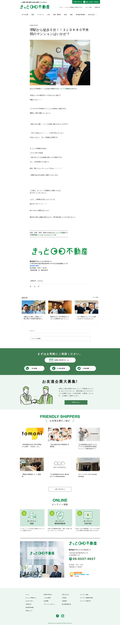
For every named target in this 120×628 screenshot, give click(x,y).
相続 (71, 14)
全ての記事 (25, 14)
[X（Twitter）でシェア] (34, 286)
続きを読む (91, 14)
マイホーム (40, 14)
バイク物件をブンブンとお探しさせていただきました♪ (86, 317)
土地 (48, 14)
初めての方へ (79, 7)
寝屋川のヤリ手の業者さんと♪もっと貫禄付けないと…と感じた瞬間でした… (59, 318)
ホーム (61, 7)
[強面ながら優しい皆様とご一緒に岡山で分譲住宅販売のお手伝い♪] (33, 307)
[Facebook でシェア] (30, 286)
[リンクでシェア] (38, 286)
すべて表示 (95, 297)
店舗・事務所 (57, 14)
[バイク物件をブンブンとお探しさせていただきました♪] (86, 307)
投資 (65, 14)
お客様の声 (33, 280)
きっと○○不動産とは (70, 7)
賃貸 (32, 14)
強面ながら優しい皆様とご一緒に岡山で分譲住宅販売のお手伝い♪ (33, 318)
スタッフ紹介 (88, 7)
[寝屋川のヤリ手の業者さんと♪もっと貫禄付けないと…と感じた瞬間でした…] (60, 307)
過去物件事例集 (80, 14)
